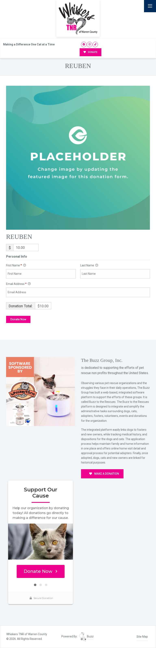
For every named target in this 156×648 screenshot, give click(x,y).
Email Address (16, 284)
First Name (14, 265)
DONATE (92, 52)
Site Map (142, 636)
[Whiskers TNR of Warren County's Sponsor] (40, 391)
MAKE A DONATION (106, 473)
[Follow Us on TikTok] (95, 44)
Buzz (90, 636)
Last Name (87, 265)
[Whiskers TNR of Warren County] (78, 18)
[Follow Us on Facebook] (84, 44)
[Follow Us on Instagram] (89, 44)
